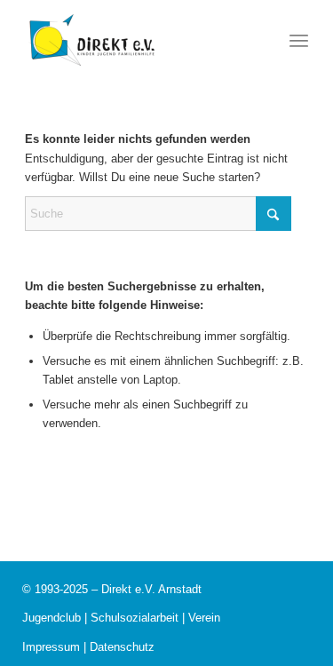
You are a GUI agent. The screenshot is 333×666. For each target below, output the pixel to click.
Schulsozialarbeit (134, 617)
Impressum (51, 647)
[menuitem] (298, 40)
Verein (204, 617)
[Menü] (298, 40)
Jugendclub (51, 617)
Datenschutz (122, 647)
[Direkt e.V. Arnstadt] (91, 39)
